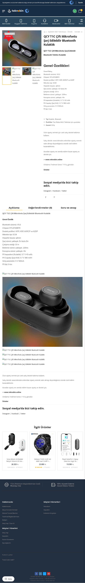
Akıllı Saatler (6, 24)
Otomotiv (82, 24)
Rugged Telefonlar (21, 24)
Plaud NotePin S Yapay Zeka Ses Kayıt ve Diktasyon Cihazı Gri (70, 461)
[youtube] (48, 573)
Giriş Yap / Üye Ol (8, 523)
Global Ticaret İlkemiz (10, 513)
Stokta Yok (10, 34)
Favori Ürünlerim (8, 539)
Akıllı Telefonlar (69, 24)
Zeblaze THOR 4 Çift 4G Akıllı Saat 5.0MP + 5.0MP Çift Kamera (42, 461)
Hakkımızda (6, 506)
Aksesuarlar (56, 24)
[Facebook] (45, 197)
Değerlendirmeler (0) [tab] (40, 207)
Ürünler (46, 170)
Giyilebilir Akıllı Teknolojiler (57, 32)
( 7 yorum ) (46, 467)
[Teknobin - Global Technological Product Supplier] (15, 11)
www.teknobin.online (53, 159)
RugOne (34, 24)
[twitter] (44, 573)
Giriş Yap (5, 533)
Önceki (69, 32)
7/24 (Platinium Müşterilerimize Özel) (25, 484)
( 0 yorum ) (19, 467)
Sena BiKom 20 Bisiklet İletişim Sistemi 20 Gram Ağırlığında (14, 461)
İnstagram (47, 191)
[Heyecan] (50, 197)
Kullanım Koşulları (50, 513)
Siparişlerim (6, 543)
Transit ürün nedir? (8, 560)
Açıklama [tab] (14, 207)
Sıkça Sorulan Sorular (9, 510)
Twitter (64, 191)
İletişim (4, 520)
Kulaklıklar (44, 24)
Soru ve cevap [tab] (68, 207)
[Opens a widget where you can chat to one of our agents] (8, 579)
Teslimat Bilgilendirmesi (10, 517)
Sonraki (78, 32)
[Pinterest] (54, 197)
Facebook (56, 191)
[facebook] (36, 573)
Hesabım (47, 506)
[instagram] (40, 573)
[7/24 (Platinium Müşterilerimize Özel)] (6, 485)
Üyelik (80, 2)
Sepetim (47, 510)
